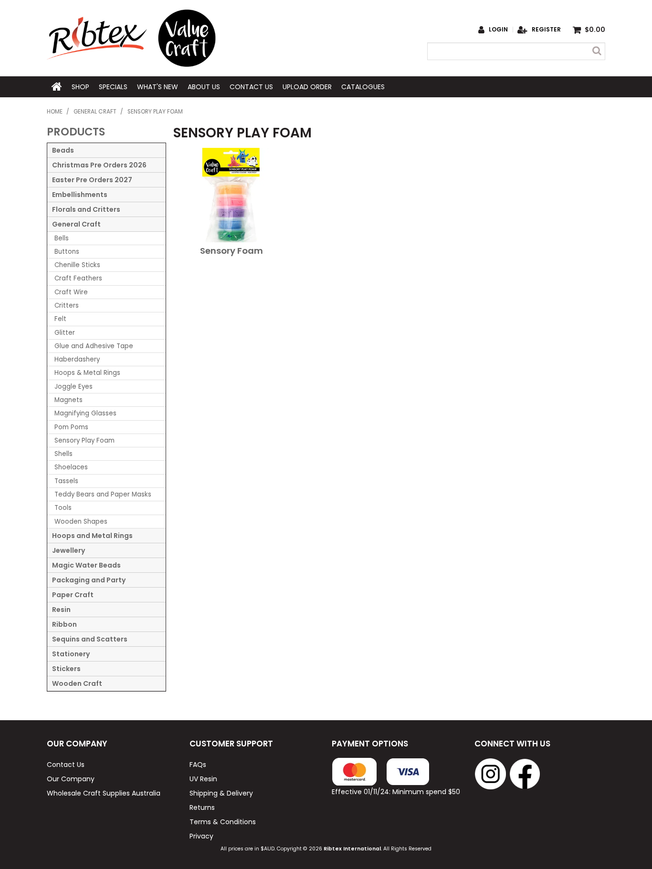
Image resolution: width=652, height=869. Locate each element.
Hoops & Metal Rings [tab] (87, 372)
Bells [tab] (61, 238)
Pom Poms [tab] (71, 427)
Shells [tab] (63, 453)
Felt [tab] (60, 318)
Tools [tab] (63, 507)
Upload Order (307, 87)
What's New (157, 87)
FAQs (197, 764)
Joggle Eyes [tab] (73, 386)
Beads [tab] (63, 150)
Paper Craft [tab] (73, 595)
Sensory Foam (231, 251)
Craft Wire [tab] (71, 292)
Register (546, 29)
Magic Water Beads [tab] (86, 565)
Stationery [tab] (71, 654)
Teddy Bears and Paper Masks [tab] (102, 494)
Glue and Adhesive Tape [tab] (93, 346)
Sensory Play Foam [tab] (84, 440)
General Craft (95, 111)
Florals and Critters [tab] (86, 209)
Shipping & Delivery (221, 793)
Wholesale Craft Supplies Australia (103, 793)
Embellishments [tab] (79, 194)
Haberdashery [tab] (77, 359)
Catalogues (363, 87)
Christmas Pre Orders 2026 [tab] (99, 165)
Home (57, 86)
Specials (113, 87)
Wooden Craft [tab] (77, 683)
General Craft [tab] (76, 224)
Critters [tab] (66, 305)
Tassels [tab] (66, 481)
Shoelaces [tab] (71, 467)
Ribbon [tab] (64, 624)
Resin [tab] (61, 609)
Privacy (201, 836)
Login (498, 29)
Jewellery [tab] (68, 550)
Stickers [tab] (66, 668)
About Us (204, 87)
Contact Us (251, 87)
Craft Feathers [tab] (78, 278)
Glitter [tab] (64, 332)
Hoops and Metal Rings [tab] (92, 535)
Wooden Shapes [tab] (80, 521)
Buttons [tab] (66, 251)
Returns (202, 807)
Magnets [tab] (68, 399)
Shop (80, 87)
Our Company (71, 779)
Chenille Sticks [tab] (77, 264)
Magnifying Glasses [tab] (85, 413)
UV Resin (203, 779)
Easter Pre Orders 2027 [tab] (92, 180)
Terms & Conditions (222, 822)
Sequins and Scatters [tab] (89, 639)
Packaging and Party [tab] (89, 580)
